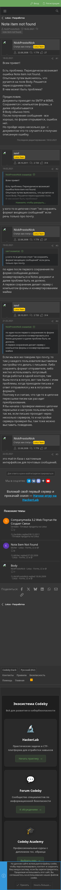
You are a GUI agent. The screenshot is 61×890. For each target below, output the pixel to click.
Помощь (7, 680)
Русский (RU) (28, 670)
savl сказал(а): (13, 251)
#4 (57, 321)
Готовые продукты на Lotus (33, 526)
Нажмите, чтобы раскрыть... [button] (31, 202)
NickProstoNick (12, 28)
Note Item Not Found (24, 544)
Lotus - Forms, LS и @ (29, 547)
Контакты (8, 675)
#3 (57, 245)
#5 (57, 454)
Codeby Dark (9, 670)
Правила (22, 675)
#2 (57, 169)
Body (14, 565)
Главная (19, 680)
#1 (57, 58)
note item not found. (12, 32)
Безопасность (37, 675)
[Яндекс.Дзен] (43, 481)
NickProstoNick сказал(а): (19, 174)
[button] (5, 11)
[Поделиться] (52, 58)
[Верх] (27, 680)
